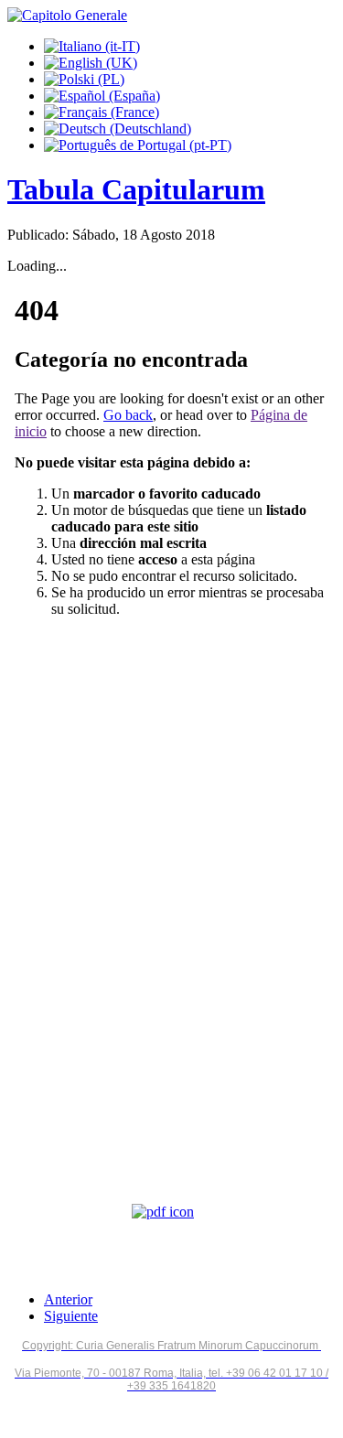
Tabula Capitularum (136, 189)
